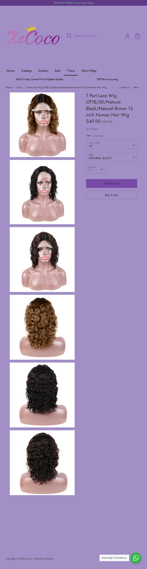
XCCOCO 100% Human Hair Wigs (73, 3)
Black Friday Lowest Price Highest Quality (39, 79)
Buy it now (111, 195)
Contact (43, 70)
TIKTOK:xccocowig (107, 79)
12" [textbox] (91, 146)
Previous (124, 87)
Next (136, 87)
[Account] (127, 34)
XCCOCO (93, 129)
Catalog (26, 70)
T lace (71, 70)
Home (10, 70)
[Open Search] (69, 36)
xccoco (28, 558)
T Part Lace (97, 135)
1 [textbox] (89, 170)
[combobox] (111, 144)
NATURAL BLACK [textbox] (100, 158)
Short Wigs (89, 70)
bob (57, 70)
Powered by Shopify (43, 558)
